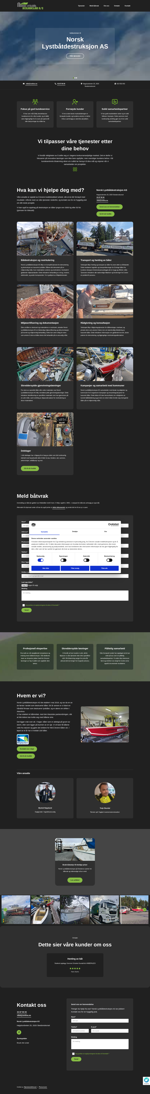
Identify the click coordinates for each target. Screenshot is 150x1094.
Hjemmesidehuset (30, 1087)
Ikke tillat (46, 568)
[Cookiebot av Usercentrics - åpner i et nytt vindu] (110, 524)
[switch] (63, 560)
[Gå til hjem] (30, 6)
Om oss (106, 6)
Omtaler (117, 6)
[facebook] (19, 1032)
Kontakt (127, 6)
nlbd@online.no (24, 1015)
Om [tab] (105, 531)
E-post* (93, 1027)
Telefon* (74, 1027)
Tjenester (81, 6)
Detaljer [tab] (75, 531)
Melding (24, 588)
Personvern (43, 1087)
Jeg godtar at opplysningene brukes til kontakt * (42, 605)
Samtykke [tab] (44, 532)
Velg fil (24, 585)
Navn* (73, 1017)
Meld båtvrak (94, 6)
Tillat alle (104, 568)
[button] (75, 56)
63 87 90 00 (22, 1012)
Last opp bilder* (27, 582)
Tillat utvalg (75, 568)
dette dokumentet (59, 507)
